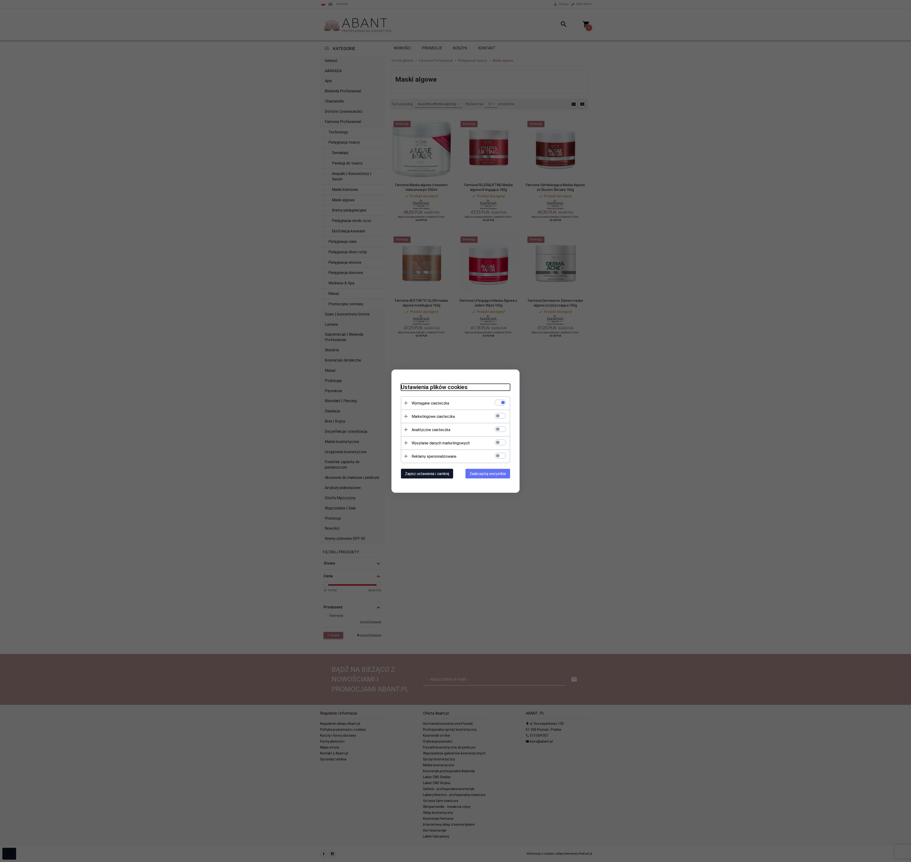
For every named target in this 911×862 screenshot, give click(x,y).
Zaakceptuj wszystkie (487, 473)
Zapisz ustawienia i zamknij (427, 473)
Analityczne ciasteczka (431, 429)
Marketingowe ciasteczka (433, 416)
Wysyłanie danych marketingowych (441, 443)
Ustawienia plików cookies (434, 387)
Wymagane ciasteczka (430, 403)
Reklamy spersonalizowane (434, 456)
